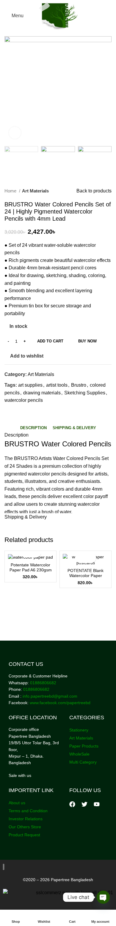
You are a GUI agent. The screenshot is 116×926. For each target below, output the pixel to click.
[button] (80, 558)
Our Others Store (25, 826)
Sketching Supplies (84, 392)
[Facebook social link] (9, 411)
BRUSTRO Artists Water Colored (48, 458)
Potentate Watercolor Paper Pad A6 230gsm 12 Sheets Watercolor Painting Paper (31, 572)
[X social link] (16, 411)
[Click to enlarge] (15, 133)
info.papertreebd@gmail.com (50, 696)
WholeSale (79, 754)
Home (11, 190)
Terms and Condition (28, 810)
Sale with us (20, 775)
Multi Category (83, 762)
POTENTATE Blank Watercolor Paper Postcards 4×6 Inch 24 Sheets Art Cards (86, 578)
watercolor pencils (23, 400)
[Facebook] (72, 804)
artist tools (57, 385)
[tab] (33, 428)
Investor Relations (26, 818)
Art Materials (35, 190)
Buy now (87, 341)
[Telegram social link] (36, 411)
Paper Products (83, 746)
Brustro (78, 385)
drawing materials (42, 392)
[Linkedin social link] (29, 411)
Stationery (78, 730)
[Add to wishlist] (91, 558)
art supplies (30, 385)
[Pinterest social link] (23, 411)
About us (17, 802)
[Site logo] (58, 15)
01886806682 (42, 682)
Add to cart (50, 341)
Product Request (24, 834)
